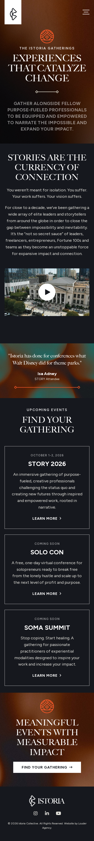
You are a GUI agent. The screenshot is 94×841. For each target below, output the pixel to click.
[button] (35, 813)
